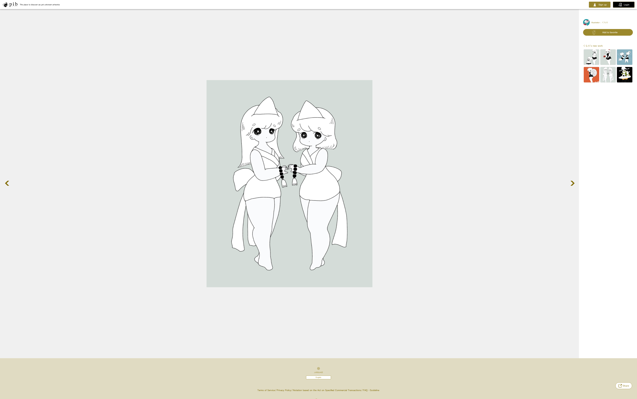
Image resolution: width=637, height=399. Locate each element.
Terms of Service (266, 390)
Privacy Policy (284, 390)
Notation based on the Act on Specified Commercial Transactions (327, 390)
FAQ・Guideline (371, 390)
